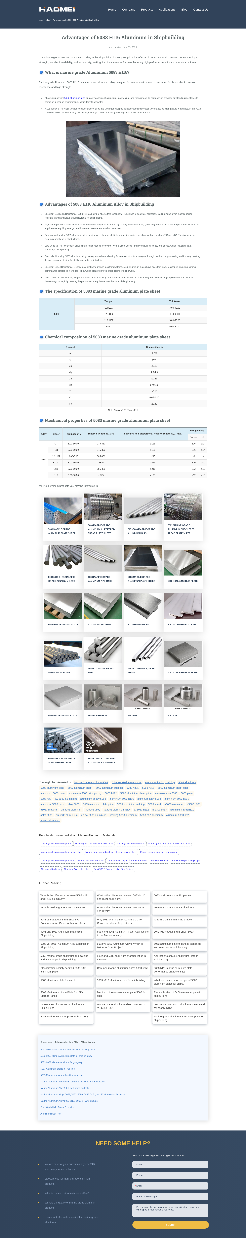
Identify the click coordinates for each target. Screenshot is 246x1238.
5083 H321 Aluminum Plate (183, 581)
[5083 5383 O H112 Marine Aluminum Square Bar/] (103, 740)
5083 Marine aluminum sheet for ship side (61, 1075)
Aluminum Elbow (159, 860)
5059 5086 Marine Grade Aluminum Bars (141, 531)
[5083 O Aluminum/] (103, 697)
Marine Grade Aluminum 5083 (91, 782)
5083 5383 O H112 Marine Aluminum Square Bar (101, 760)
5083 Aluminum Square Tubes (141, 670)
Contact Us (200, 9)
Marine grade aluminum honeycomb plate (169, 843)
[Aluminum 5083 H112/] (143, 606)
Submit (170, 1224)
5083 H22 (132, 715)
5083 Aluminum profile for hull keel (57, 1069)
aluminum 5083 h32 (177, 815)
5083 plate (187, 793)
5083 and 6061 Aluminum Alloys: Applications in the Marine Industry (123, 933)
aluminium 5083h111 (182, 809)
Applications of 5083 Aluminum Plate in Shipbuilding (176, 958)
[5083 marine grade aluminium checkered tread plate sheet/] (183, 507)
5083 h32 (45, 798)
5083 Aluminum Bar (59, 672)
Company (128, 9)
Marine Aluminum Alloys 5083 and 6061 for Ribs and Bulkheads (72, 1081)
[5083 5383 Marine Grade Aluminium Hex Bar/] (63, 740)
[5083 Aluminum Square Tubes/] (143, 650)
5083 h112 (111, 793)
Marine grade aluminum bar (130, 843)
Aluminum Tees (139, 860)
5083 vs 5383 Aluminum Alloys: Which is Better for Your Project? (120, 945)
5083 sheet (154, 804)
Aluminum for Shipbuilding (160, 782)
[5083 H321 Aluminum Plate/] (183, 563)
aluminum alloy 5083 (149, 798)
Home (112, 9)
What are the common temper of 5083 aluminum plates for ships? (175, 982)
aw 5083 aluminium (66, 798)
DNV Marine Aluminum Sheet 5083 (174, 931)
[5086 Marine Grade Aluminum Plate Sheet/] (63, 511)
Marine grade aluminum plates (56, 843)
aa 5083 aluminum (71, 809)
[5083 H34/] (183, 697)
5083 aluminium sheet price (136, 793)
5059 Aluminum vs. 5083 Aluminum (174, 907)
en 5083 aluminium (67, 815)
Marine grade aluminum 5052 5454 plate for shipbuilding (179, 1018)
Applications (167, 9)
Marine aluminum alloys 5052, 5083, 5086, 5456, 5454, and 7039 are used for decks (82, 1094)
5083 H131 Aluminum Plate (183, 672)
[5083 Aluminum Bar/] (63, 654)
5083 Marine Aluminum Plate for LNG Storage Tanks (61, 994)
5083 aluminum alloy (74, 98)
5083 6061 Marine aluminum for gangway (61, 1062)
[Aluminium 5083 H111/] (103, 606)
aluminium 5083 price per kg (85, 793)
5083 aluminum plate (52, 787)
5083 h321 (133, 787)
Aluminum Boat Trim (50, 1114)
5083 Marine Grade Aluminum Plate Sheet (141, 579)
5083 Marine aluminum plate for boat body (64, 1016)
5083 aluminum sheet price (173, 787)
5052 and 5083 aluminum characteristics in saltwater (121, 958)
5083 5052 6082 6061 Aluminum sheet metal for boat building (179, 1006)
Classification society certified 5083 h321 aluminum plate (63, 970)
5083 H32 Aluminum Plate (62, 715)
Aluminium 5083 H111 (99, 624)
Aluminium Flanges (117, 860)
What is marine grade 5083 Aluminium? (62, 907)
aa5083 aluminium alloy (117, 809)
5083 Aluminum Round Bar (100, 670)
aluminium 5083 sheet (52, 793)
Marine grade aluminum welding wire (159, 852)
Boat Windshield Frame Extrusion (57, 1107)
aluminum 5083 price (52, 804)
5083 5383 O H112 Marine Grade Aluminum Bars (61, 579)
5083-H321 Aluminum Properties (172, 895)
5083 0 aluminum (50, 820)
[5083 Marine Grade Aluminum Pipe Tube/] (103, 558)
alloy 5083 (73, 804)
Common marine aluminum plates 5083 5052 (122, 968)
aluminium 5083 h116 (121, 798)
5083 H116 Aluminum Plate (63, 624)
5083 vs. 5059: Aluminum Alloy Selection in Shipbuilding (64, 945)
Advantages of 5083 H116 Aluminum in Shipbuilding (62, 1006)
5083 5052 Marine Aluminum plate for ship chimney (66, 1056)
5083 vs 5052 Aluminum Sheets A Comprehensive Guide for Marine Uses (62, 921)
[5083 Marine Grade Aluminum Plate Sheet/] (143, 558)
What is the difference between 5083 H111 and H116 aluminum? (64, 897)
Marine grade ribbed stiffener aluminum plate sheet (111, 852)
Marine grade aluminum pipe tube (57, 860)
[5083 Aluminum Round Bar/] (103, 650)
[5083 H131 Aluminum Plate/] (183, 654)
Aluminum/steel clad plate (77, 869)
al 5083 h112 (141, 809)
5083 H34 (172, 715)
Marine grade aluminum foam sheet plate (61, 852)
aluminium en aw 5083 (93, 798)
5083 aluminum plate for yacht (57, 980)
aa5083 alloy (93, 809)
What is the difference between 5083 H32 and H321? (120, 909)
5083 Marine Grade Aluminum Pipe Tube (100, 579)
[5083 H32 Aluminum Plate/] (63, 697)
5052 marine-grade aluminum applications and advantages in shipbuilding (64, 958)
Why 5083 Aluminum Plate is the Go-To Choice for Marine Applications (119, 921)
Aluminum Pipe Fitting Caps (185, 860)
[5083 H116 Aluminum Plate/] (63, 606)
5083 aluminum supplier (109, 787)
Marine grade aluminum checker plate (94, 843)
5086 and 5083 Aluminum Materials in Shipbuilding (61, 933)
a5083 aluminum (173, 804)
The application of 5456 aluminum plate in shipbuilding (177, 994)
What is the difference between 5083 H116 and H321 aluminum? (121, 897)
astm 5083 (46, 815)
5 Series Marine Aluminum (127, 782)
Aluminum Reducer (50, 869)
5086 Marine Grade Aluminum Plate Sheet (61, 531)
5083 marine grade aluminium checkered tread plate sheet (181, 529)
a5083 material (48, 809)
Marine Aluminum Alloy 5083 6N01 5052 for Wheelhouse (69, 1101)
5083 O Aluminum (97, 715)
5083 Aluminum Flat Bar (182, 624)
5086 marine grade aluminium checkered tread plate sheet (101, 529)
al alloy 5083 (159, 809)
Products (147, 9)
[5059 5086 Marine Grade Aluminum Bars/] (143, 511)
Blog (184, 9)
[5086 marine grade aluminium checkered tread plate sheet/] (103, 507)
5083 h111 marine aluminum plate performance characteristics (173, 970)
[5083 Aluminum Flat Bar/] (183, 606)
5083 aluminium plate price (98, 804)
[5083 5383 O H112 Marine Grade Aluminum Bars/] (63, 558)
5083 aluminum (187, 782)
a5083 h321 (193, 804)
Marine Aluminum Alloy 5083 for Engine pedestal (65, 1088)
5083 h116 (148, 787)
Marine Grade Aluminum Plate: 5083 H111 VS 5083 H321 (121, 1006)
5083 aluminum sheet (80, 787)
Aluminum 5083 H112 (139, 624)
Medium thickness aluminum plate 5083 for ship (121, 994)
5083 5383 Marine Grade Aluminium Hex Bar (61, 760)
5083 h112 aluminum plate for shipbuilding (121, 980)
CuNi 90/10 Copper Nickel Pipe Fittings (113, 869)
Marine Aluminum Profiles (91, 860)
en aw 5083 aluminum (93, 815)
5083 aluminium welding (131, 804)
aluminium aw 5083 (166, 793)
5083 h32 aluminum (151, 815)
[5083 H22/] (143, 697)
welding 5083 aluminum (123, 815)
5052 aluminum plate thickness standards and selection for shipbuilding (177, 945)
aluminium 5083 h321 (176, 798)
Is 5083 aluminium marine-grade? (173, 919)
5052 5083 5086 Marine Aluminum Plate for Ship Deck (67, 1049)
